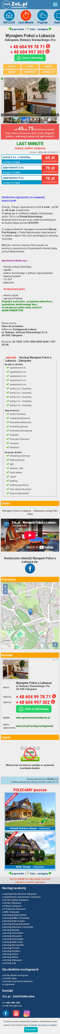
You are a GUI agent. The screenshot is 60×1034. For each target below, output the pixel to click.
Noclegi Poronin (12, 947)
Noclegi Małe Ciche (13, 941)
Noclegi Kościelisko (14, 938)
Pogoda (43, 22)
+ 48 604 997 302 (27, 51)
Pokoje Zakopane (13, 905)
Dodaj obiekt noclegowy (16, 975)
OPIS (30, 66)
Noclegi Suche (11, 953)
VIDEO (48, 66)
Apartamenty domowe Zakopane (20, 893)
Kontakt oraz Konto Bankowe (18, 981)
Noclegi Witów (11, 956)
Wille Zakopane (11, 911)
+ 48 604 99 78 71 (28, 46)
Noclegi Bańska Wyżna (15, 914)
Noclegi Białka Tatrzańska (16, 917)
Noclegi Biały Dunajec (14, 920)
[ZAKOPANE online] (15, 8)
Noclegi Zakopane (13, 959)
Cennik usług (10, 978)
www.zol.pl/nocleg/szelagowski (34, 726)
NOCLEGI (9, 22)
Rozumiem (31, 1029)
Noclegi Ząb (10, 962)
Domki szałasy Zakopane (16, 899)
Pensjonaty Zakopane (15, 908)
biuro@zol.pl (15, 1005)
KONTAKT (30, 72)
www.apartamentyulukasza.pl (33, 717)
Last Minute (26, 22)
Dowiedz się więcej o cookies (43, 1025)
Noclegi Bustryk (11, 929)
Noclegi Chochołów (13, 932)
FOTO (11, 66)
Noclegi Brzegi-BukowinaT (17, 923)
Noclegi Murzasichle (14, 944)
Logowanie (9, 984)
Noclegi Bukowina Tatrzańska (18, 926)
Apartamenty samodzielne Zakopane (22, 896)
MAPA (12, 72)
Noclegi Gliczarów (13, 935)
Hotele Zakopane (12, 902)
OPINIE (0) (48, 72)
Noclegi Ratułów (12, 950)
